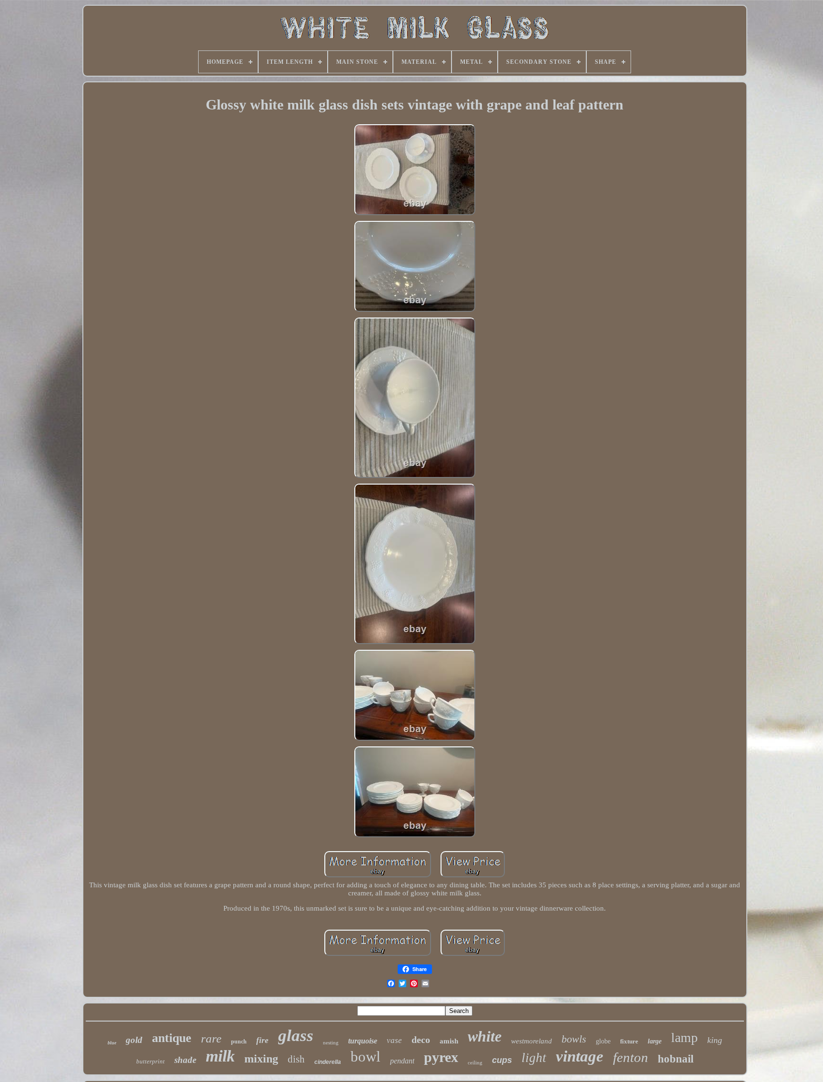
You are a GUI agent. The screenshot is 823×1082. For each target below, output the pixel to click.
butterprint (150, 1061)
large (655, 1041)
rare (211, 1038)
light (534, 1058)
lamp (684, 1037)
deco (421, 1039)
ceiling (475, 1062)
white (485, 1036)
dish (296, 1059)
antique (171, 1038)
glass (295, 1035)
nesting (331, 1042)
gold (134, 1040)
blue (112, 1042)
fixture (629, 1041)
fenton (630, 1057)
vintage (579, 1056)
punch (239, 1041)
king (714, 1040)
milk (220, 1056)
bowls (574, 1039)
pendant (402, 1061)
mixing (261, 1058)
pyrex (441, 1057)
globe (603, 1041)
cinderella (327, 1062)
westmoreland (531, 1041)
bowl (366, 1056)
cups (502, 1060)
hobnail (675, 1059)
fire (262, 1040)
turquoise (362, 1041)
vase (394, 1040)
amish (449, 1041)
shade (185, 1060)
